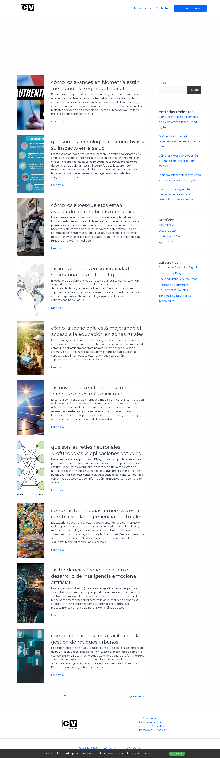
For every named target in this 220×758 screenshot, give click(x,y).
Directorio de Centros (151, 730)
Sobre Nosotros (141, 8)
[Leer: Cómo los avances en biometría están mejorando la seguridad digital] (30, 102)
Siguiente (136, 696)
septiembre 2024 (170, 236)
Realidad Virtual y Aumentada (178, 279)
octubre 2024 (168, 230)
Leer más (160, 753)
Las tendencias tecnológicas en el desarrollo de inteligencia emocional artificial (94, 576)
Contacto (162, 8)
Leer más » (58, 121)
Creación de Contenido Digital (178, 267)
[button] (190, 8)
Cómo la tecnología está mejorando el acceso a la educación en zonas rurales (176, 194)
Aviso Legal (150, 718)
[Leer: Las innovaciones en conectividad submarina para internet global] (30, 288)
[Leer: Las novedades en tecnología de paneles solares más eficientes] (30, 407)
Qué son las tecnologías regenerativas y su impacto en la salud (179, 141)
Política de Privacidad (150, 726)
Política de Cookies (150, 722)
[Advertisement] (110, 40)
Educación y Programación (176, 273)
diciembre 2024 (169, 224)
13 (79, 696)
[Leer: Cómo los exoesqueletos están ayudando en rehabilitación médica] (30, 226)
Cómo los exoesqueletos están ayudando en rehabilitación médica (178, 160)
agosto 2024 (167, 242)
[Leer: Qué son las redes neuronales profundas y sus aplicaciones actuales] (30, 468)
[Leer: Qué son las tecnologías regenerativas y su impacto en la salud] (30, 163)
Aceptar (177, 754)
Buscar (163, 82)
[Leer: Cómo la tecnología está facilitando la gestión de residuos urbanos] (30, 655)
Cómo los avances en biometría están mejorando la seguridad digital (179, 122)
